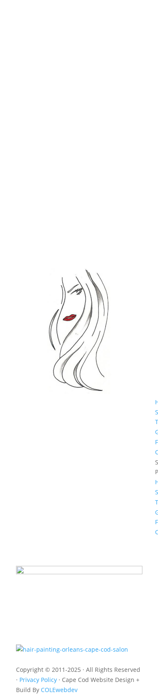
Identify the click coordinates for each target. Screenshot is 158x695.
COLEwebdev (59, 690)
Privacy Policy (39, 680)
